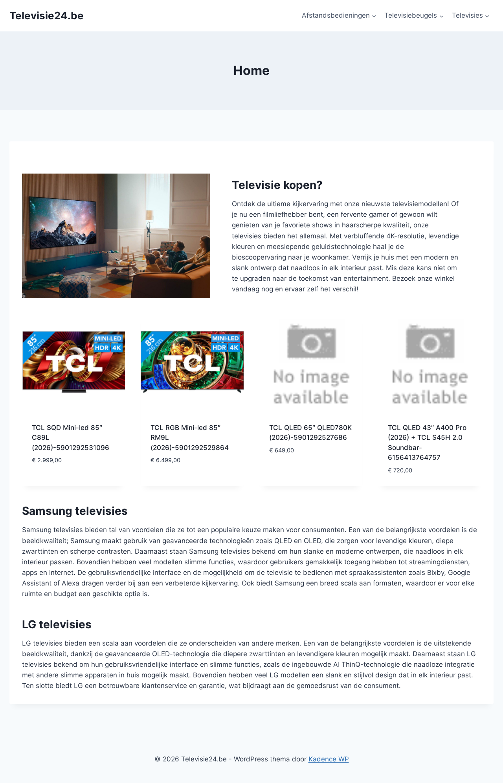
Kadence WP (328, 759)
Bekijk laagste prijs (65, 484)
